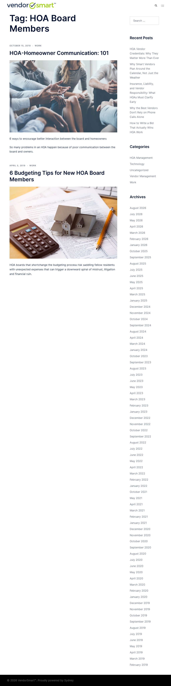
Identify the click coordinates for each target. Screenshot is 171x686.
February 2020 (139, 590)
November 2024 (140, 313)
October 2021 (138, 491)
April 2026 (136, 226)
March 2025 (137, 294)
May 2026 (136, 220)
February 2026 (139, 239)
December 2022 (140, 418)
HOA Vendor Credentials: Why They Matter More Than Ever (144, 53)
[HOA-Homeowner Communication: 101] (63, 96)
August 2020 (138, 553)
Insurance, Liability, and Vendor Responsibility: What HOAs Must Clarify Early (142, 92)
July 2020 (136, 559)
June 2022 (136, 454)
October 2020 (139, 541)
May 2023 (136, 387)
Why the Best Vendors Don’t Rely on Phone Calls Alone (144, 112)
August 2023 (138, 368)
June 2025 (136, 276)
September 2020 (140, 547)
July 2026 (136, 214)
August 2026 (138, 208)
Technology (137, 164)
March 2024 (137, 343)
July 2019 (136, 634)
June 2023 (136, 381)
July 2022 (136, 448)
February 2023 (139, 405)
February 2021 (139, 516)
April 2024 (136, 337)
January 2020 (138, 596)
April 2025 (136, 288)
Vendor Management (143, 176)
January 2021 (138, 522)
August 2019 (138, 627)
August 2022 (138, 442)
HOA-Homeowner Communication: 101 (59, 53)
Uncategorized (139, 170)
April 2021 (136, 504)
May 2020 (136, 572)
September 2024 (140, 325)
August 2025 (138, 263)
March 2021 (137, 510)
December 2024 (140, 306)
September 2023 (140, 362)
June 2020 (136, 566)
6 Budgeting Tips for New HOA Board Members (57, 176)
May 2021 (136, 498)
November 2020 (140, 535)
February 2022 (139, 479)
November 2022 (140, 424)
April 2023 (136, 393)
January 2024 (138, 350)
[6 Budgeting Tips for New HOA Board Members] (63, 222)
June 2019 (136, 640)
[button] (155, 5)
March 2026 (137, 232)
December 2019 (140, 603)
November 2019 (140, 609)
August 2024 (138, 331)
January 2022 (138, 485)
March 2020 (137, 584)
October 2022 (139, 430)
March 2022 (137, 473)
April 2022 (136, 467)
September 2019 (140, 621)
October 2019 (138, 615)
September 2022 (140, 436)
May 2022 (136, 461)
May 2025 (136, 282)
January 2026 (138, 245)
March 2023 (137, 399)
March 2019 (137, 658)
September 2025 (140, 257)
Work (38, 45)
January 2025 (138, 300)
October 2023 (139, 356)
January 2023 (138, 411)
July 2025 (136, 269)
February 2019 (139, 664)
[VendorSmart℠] (31, 5)
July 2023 (136, 374)
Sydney (69, 680)
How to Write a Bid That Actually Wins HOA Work (142, 127)
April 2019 (136, 652)
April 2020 (136, 578)
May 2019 (136, 646)
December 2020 (140, 529)
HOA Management (141, 157)
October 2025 (139, 251)
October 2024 (139, 319)
